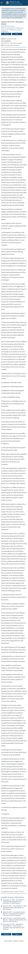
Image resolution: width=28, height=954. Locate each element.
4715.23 (16, 766)
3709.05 (12, 633)
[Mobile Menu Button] (1, 3)
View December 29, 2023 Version (13, 928)
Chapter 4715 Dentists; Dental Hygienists (11, 30)
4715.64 (22, 793)
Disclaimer (8, 941)
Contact (16, 941)
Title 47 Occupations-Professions (12, 28)
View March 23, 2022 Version (15, 920)
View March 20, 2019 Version (11, 915)
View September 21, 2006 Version (12, 902)
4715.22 (3, 517)
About (21, 941)
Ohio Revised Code (7, 26)
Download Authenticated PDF (11, 45)
